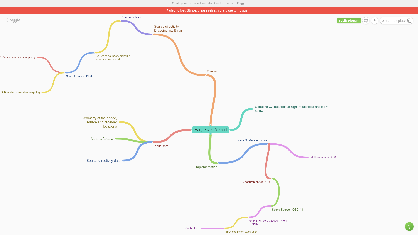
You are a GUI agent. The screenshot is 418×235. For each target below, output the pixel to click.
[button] (409, 226)
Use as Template (394, 20)
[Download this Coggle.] (374, 20)
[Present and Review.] (365, 20)
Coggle (241, 3)
